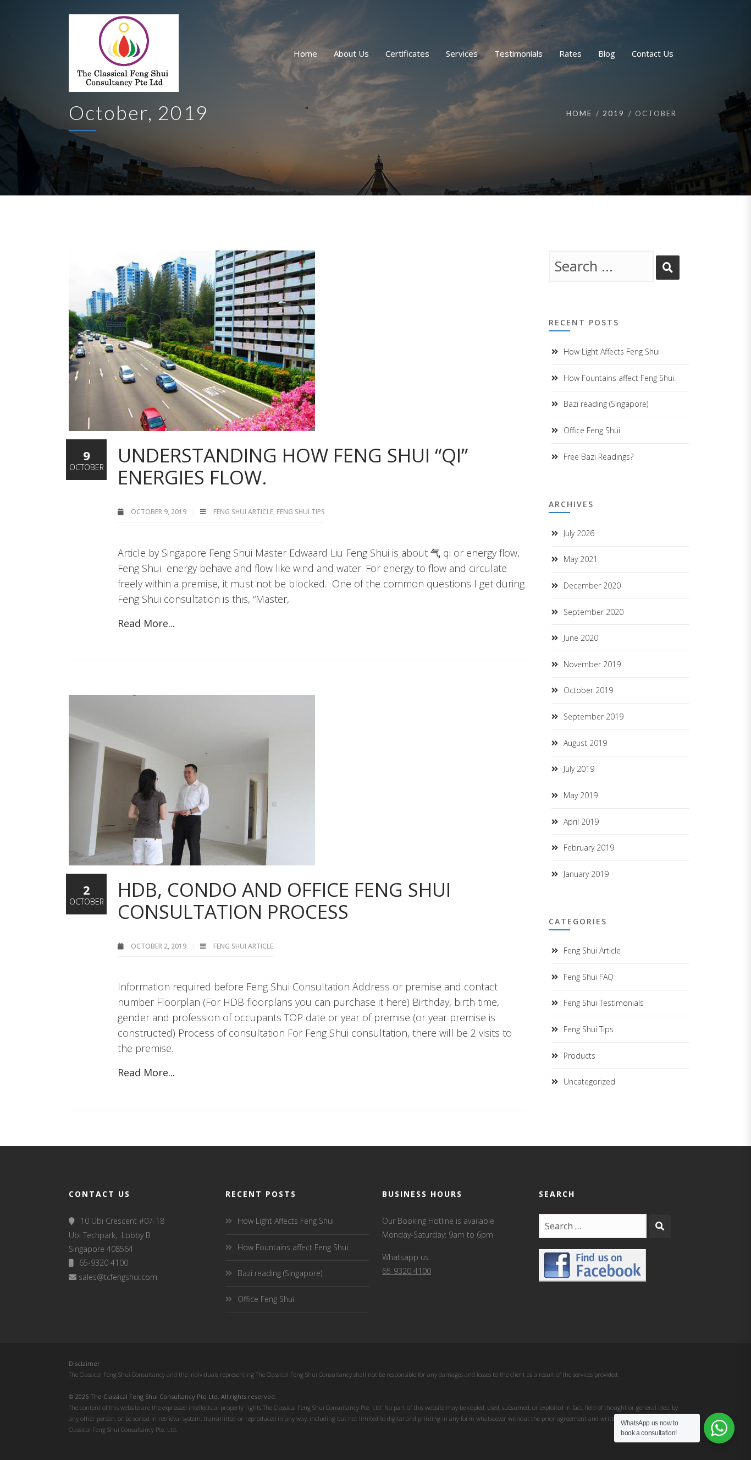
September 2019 (593, 716)
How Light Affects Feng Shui (612, 351)
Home (579, 113)
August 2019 (585, 743)
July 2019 (579, 769)
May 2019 (581, 795)
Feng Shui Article (243, 511)
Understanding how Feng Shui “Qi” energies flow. (293, 466)
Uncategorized (589, 1081)
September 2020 (593, 612)
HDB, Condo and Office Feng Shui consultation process (284, 900)
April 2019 (581, 821)
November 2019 (592, 664)
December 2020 (592, 585)
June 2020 (581, 638)
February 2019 (589, 847)
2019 (614, 113)
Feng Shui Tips (301, 511)
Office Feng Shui (592, 430)
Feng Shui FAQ (589, 977)
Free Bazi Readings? (598, 456)
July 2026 (579, 533)
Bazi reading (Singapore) (606, 404)
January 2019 (586, 874)
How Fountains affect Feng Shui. (620, 378)
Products (579, 1055)
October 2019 (588, 690)
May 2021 (581, 559)
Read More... (146, 623)
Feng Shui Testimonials (604, 1003)
